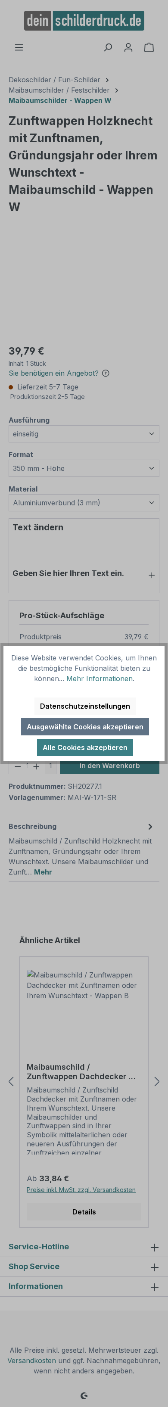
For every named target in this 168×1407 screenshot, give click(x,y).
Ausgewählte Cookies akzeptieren (85, 726)
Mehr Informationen (99, 678)
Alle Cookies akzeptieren (85, 747)
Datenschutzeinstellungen (85, 706)
